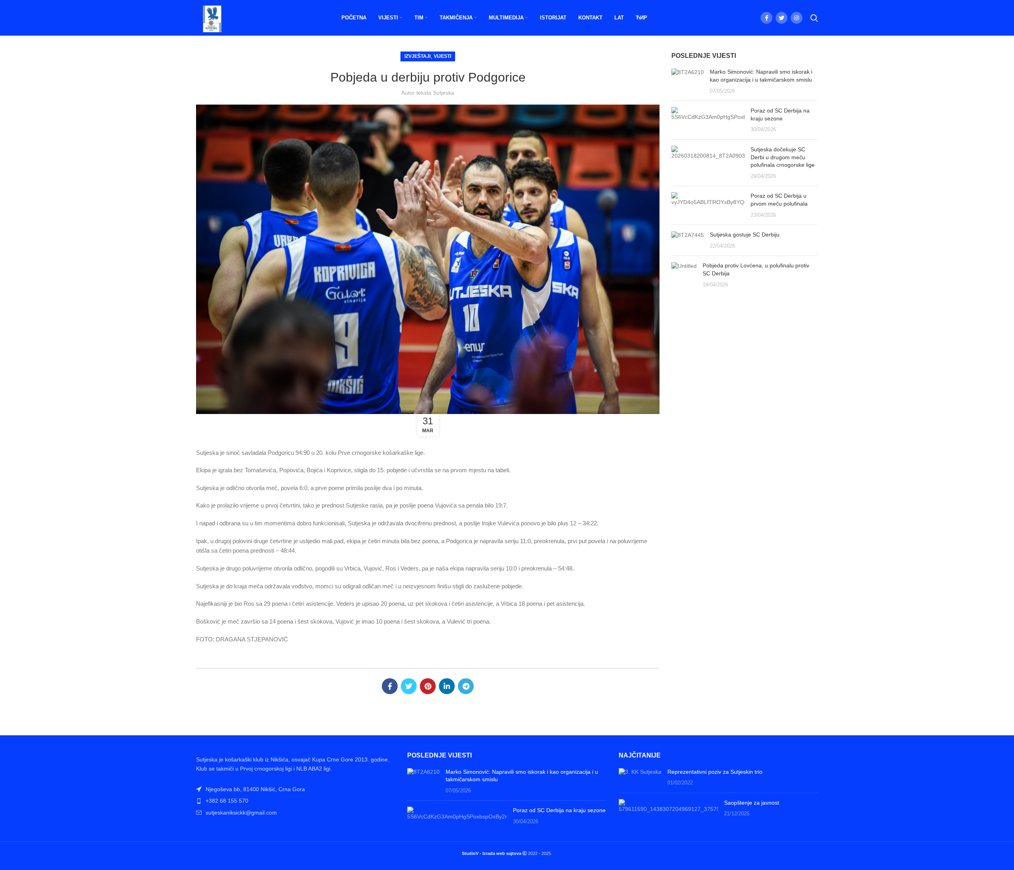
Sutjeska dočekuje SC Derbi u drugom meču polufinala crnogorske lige (783, 157)
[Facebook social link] (766, 18)
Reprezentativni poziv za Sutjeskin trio (714, 772)
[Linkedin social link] (447, 686)
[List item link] (295, 800)
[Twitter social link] (781, 18)
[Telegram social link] (466, 686)
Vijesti (442, 56)
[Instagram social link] (796, 18)
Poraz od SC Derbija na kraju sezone (559, 810)
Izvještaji (417, 56)
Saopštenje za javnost (751, 802)
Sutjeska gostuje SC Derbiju (745, 234)
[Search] (814, 18)
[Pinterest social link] (428, 686)
